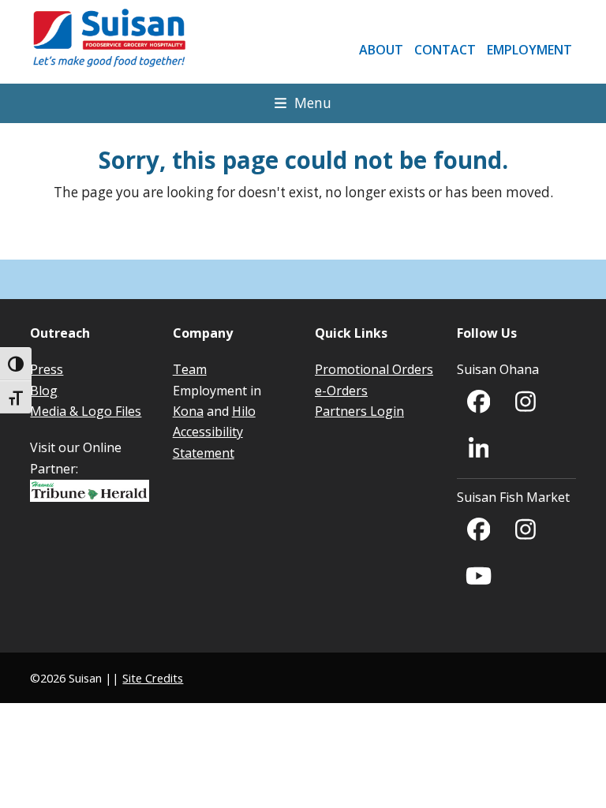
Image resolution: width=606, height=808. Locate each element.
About (381, 49)
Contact (445, 49)
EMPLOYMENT (529, 49)
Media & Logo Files (85, 411)
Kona (188, 411)
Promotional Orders (374, 369)
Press (46, 369)
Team (190, 369)
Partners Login (359, 411)
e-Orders (341, 390)
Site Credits (152, 678)
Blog (44, 390)
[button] (303, 103)
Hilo (244, 411)
